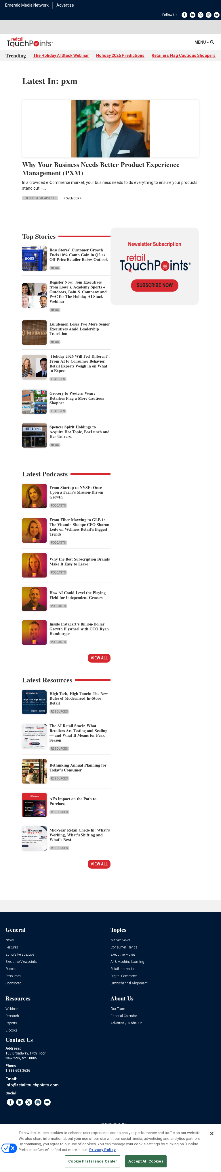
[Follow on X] (200, 15)
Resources (59, 711)
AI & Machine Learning (127, 962)
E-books (11, 1030)
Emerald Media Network (27, 5)
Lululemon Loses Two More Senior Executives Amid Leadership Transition (79, 329)
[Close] (211, 1133)
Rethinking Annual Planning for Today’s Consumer (77, 767)
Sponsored (13, 983)
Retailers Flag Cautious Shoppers (184, 55)
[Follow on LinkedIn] (192, 15)
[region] (110, 1148)
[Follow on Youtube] (217, 15)
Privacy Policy (102, 1150)
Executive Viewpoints (40, 198)
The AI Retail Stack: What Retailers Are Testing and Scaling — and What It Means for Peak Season (78, 733)
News (55, 268)
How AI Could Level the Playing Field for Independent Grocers (77, 595)
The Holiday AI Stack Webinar (61, 55)
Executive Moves (122, 955)
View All (99, 658)
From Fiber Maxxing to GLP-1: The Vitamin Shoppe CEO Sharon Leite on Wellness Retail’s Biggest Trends (79, 527)
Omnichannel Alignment (129, 983)
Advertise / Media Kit (126, 1023)
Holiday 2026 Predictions (120, 55)
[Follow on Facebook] (184, 15)
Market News (120, 940)
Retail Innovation (123, 969)
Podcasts (58, 505)
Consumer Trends (123, 947)
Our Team (117, 1009)
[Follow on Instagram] (209, 15)
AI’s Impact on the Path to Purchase (72, 801)
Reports (11, 1023)
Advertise (65, 5)
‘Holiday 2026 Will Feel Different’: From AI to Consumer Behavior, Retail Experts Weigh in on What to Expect (79, 363)
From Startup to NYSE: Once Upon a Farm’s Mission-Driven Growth (76, 492)
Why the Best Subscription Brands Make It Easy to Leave (79, 561)
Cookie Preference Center (92, 1161)
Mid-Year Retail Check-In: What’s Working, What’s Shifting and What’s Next (79, 835)
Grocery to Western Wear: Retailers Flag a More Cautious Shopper (76, 398)
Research (12, 1016)
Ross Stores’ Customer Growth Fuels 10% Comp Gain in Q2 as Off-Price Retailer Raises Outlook (78, 255)
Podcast (11, 969)
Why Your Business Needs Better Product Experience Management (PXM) (101, 168)
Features (58, 379)
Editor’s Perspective (19, 955)
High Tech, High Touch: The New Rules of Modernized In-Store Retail (78, 698)
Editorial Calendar (123, 1016)
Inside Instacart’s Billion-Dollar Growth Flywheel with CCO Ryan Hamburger (79, 629)
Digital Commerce (123, 976)
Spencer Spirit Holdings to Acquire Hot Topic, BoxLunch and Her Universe (79, 432)
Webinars (12, 1009)
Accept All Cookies (145, 1161)
